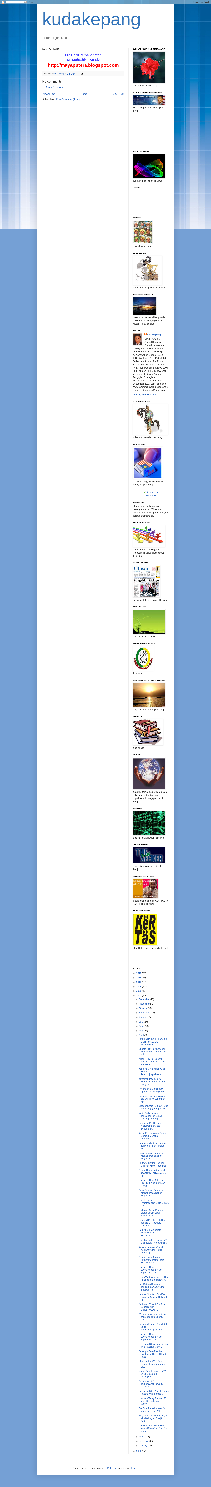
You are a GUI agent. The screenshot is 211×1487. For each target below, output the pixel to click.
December (144, 999)
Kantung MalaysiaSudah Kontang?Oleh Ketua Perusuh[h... (151, 1250)
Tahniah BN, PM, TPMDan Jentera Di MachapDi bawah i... (152, 1223)
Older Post (118, 94)
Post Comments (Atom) (68, 99)
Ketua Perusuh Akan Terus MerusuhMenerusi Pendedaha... (152, 1136)
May (141, 1030)
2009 (139, 986)
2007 (139, 995)
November (144, 1004)
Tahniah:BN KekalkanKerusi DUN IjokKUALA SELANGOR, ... (153, 1042)
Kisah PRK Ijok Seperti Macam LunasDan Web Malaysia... (152, 1062)
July (141, 1022)
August (143, 1017)
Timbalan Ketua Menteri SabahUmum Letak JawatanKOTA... (151, 1213)
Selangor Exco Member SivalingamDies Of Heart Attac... (152, 1354)
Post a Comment (54, 87)
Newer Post (49, 94)
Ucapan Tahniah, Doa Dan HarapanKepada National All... (153, 1297)
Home (84, 94)
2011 (139, 977)
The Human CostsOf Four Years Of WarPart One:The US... (153, 1428)
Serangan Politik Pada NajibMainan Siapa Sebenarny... (150, 1126)
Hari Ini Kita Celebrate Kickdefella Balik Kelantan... (150, 1233)
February (144, 1441)
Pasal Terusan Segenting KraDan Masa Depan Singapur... (151, 1156)
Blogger (134, 1468)
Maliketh (111, 1468)
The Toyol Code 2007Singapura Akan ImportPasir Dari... (150, 1270)
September (145, 1012)
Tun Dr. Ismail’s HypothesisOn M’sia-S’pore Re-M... (154, 1203)
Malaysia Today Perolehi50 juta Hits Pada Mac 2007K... (152, 1401)
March (142, 1436)
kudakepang (91, 19)
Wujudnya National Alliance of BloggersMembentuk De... (153, 1317)
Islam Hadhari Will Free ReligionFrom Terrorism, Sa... (152, 1364)
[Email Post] (82, 73)
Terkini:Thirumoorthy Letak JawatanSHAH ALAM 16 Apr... (152, 1173)
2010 (139, 982)
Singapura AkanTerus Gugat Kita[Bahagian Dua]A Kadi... (153, 1418)
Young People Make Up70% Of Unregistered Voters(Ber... (153, 1374)
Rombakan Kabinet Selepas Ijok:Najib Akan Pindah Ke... (153, 1146)
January (143, 1445)
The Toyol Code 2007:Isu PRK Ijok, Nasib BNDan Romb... (152, 1183)
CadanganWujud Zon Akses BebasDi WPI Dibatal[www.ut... (153, 1307)
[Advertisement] (147, 131)
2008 (139, 991)
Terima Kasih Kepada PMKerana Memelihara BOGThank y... (151, 1260)
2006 (139, 1451)
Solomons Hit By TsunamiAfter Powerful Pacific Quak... (151, 1384)
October (143, 1008)
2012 (139, 973)
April (141, 1035)
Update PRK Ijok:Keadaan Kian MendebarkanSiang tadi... (152, 1052)
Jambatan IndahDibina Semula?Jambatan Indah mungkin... (152, 1082)
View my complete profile (145, 394)
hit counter (150, 495)
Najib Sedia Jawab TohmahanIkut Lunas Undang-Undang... (150, 1116)
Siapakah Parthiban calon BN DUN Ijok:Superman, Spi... (152, 1099)
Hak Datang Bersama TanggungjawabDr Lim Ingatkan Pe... (151, 1287)
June (142, 1026)
